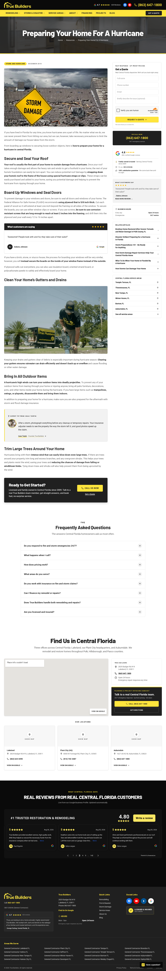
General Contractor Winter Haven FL (58, 956)
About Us (103, 914)
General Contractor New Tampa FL (18, 956)
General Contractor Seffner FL (56, 952)
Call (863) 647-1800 (138, 704)
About (72, 13)
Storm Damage (105, 907)
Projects (101, 13)
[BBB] (144, 901)
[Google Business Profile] (151, 901)
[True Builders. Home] (17, 5)
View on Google (98, 711)
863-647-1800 (14, 903)
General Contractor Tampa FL (96, 948)
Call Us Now (92, 488)
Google (101, 247)
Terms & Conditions (136, 968)
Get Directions (136, 710)
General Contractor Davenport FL (57, 959)
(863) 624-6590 (16, 759)
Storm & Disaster (33, 13)
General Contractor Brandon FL (137, 948)
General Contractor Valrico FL (16, 952)
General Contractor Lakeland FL (17, 948)
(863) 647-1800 (137, 138)
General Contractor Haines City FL (18, 959)
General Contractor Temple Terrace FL (100, 952)
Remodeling (12, 13)
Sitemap (159, 968)
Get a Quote (153, 13)
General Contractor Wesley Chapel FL (99, 959)
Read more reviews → (124, 199)
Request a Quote (135, 120)
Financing (87, 13)
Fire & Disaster (105, 903)
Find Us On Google (66, 910)
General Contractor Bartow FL (97, 956)
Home (60, 40)
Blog (112, 13)
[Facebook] (125, 5)
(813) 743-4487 (69, 759)
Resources (70, 40)
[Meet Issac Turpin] (12, 423)
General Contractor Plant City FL (57, 948)
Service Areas (56, 13)
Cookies (150, 968)
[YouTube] (130, 5)
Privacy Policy (121, 968)
